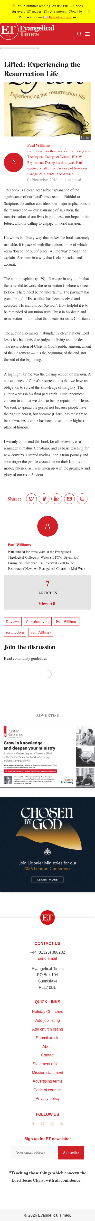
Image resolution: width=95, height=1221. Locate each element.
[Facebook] (33, 1123)
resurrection (15, 632)
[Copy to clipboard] (82, 498)
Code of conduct (47, 1090)
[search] (79, 34)
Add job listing (47, 1020)
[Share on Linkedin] (56, 498)
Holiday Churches (47, 1012)
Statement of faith (48, 1064)
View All (46, 603)
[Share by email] (69, 498)
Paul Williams (38, 145)
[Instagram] (52, 1123)
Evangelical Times (54, 1215)
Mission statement (47, 1073)
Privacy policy (48, 1098)
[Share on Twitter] (31, 498)
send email (47, 958)
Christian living (37, 621)
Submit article (47, 1038)
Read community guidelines (25, 658)
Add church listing (47, 1029)
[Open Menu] (87, 34)
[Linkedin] (62, 1123)
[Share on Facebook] (44, 498)
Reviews (12, 621)
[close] (89, 11)
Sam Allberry (40, 632)
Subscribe (71, 1152)
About (47, 1046)
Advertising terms (48, 1081)
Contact (47, 1055)
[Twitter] (43, 1123)
